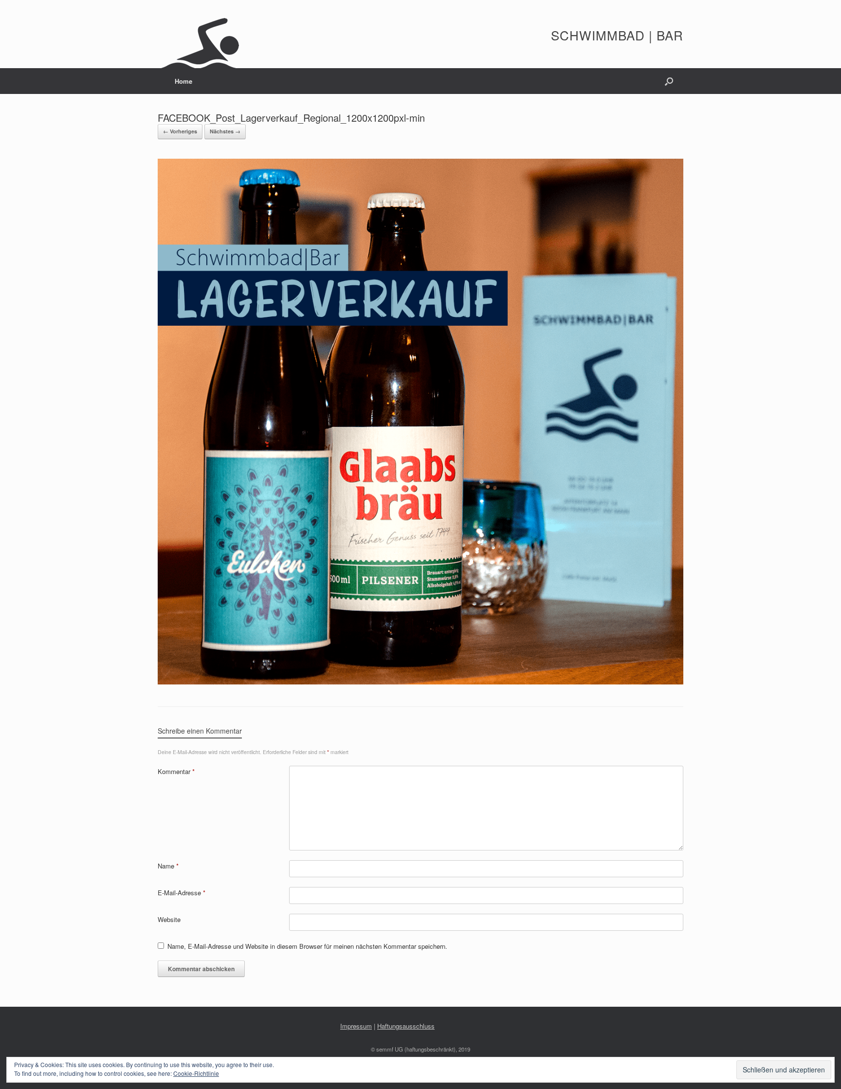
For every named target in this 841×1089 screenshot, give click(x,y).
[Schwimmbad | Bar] (200, 39)
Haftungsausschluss (406, 1026)
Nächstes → (225, 131)
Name (168, 865)
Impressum (356, 1026)
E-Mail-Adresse (181, 892)
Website (169, 919)
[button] (669, 81)
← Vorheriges (180, 131)
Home (183, 81)
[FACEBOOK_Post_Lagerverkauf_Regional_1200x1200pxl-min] (420, 681)
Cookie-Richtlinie (196, 1073)
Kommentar (176, 771)
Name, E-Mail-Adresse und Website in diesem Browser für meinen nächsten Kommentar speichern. (307, 946)
